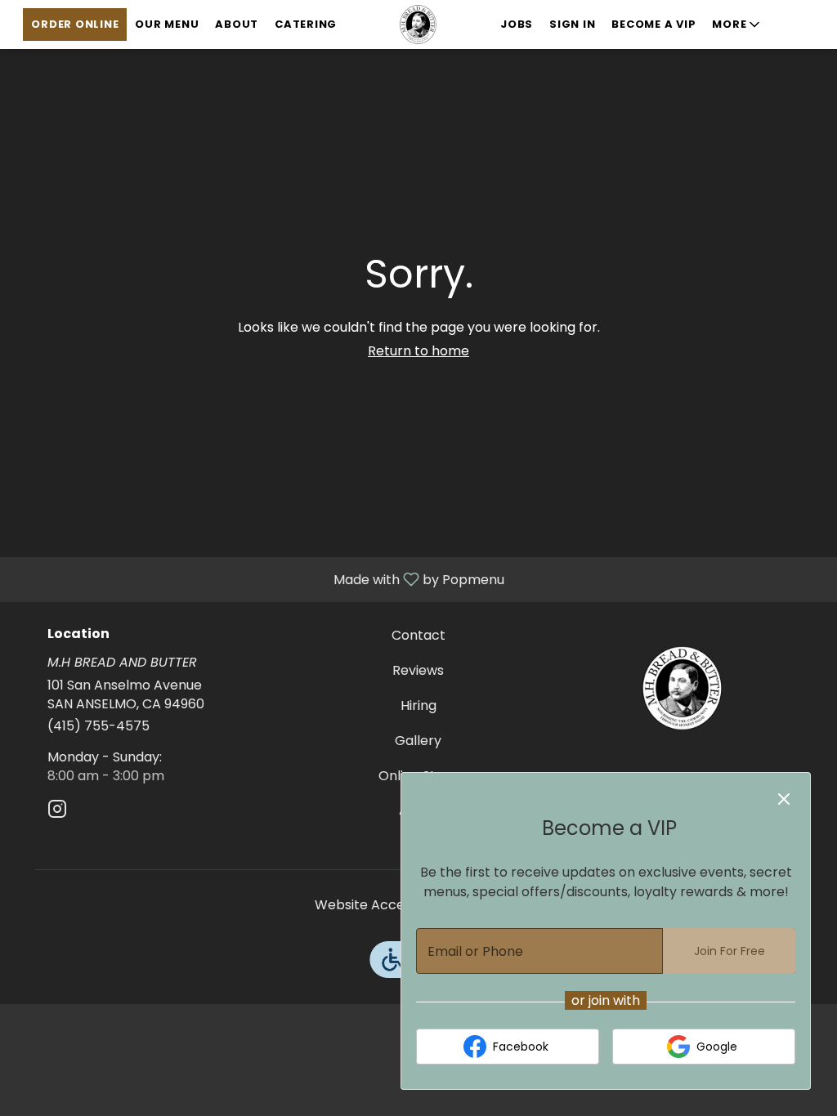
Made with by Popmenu (258, 579)
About (236, 24)
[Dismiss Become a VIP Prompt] (783, 799)
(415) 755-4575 (98, 726)
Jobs (516, 24)
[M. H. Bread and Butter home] (418, 24)
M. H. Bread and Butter (682, 688)
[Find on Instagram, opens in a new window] (57, 811)
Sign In (572, 24)
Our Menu (167, 24)
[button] (737, 24)
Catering (306, 24)
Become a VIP (653, 24)
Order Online (75, 24)
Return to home (418, 350)
